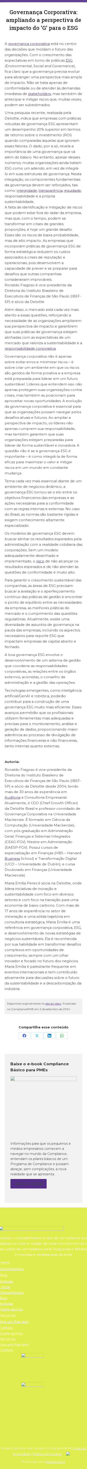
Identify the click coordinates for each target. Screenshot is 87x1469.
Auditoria (12, 797)
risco (40, 561)
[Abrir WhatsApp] (75, 1457)
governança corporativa (29, 43)
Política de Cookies (47, 1454)
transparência (51, 190)
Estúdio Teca (55, 1461)
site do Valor (53, 1003)
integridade (27, 190)
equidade (72, 190)
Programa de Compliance (31, 1164)
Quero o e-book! (28, 1183)
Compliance (57, 1154)
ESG (69, 60)
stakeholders (39, 93)
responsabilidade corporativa (30, 348)
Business (12, 858)
